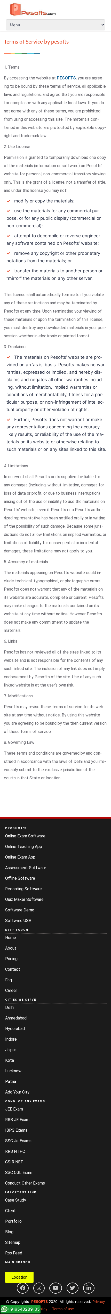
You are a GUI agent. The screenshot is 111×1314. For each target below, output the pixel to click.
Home (10, 937)
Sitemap (12, 1242)
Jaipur (10, 1049)
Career (11, 990)
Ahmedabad (16, 1018)
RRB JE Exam (17, 1119)
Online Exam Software (25, 836)
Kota (9, 1060)
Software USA (18, 920)
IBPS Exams (16, 1130)
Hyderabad (15, 1028)
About (10, 948)
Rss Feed (13, 1253)
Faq (8, 979)
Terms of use (63, 1309)
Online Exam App (20, 857)
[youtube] (55, 1288)
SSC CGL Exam (18, 1172)
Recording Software (23, 888)
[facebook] (23, 1288)
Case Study (15, 1200)
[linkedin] (88, 1288)
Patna (10, 1081)
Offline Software (20, 878)
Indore (11, 1039)
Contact (12, 969)
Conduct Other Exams (25, 1183)
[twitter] (72, 1288)
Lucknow (13, 1070)
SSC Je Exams (18, 1140)
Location (19, 1277)
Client (10, 1210)
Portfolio (13, 1221)
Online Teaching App (23, 846)
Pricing (11, 958)
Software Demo (19, 910)
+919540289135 (23, 1309)
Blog (9, 1231)
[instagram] (39, 1288)
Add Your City (17, 1092)
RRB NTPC (15, 1151)
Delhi (9, 1007)
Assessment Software (25, 867)
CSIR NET (14, 1162)
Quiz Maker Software (24, 899)
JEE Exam (14, 1109)
